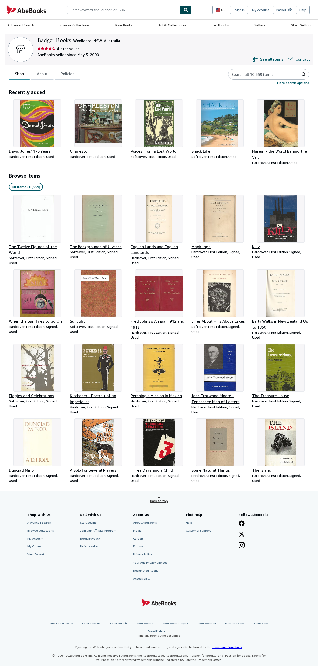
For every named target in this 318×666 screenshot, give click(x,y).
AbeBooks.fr (118, 623)
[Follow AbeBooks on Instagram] (242, 546)
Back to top (159, 501)
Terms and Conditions (227, 647)
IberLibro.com (234, 623)
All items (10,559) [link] (26, 187)
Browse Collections (75, 25)
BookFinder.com (159, 633)
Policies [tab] (67, 73)
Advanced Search (20, 25)
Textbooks (220, 25)
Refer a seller (89, 546)
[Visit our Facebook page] (242, 524)
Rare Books (124, 25)
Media (137, 530)
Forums (138, 546)
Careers (138, 538)
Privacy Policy (142, 554)
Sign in (240, 10)
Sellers (259, 25)
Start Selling (301, 25)
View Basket (35, 554)
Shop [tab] (19, 73)
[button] (304, 74)
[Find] (185, 10)
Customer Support (198, 530)
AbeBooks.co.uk (61, 623)
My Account (260, 10)
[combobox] (123, 10)
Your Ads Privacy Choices (150, 562)
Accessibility (141, 578)
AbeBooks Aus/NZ (175, 623)
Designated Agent (145, 570)
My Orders (34, 546)
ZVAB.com (260, 623)
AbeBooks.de (91, 623)
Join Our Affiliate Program (98, 530)
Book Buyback (90, 538)
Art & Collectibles (172, 25)
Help (302, 10)
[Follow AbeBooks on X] (242, 534)
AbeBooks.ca (207, 623)
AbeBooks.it (144, 623)
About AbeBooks (145, 522)
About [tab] (42, 73)
